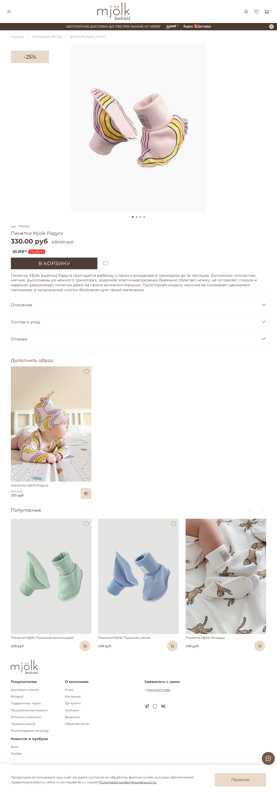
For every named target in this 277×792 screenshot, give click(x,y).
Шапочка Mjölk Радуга (29, 485)
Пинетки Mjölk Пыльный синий (124, 637)
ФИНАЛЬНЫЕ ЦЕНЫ (87, 37)
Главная (17, 37)
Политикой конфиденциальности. (128, 782)
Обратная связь (77, 724)
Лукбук (16, 753)
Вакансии (72, 717)
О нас (69, 690)
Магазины (73, 696)
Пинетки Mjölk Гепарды (205, 637)
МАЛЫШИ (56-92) (47, 37)
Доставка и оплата (25, 690)
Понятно (240, 779)
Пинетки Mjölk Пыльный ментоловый (42, 637)
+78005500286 (157, 690)
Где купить (73, 703)
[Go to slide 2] (136, 217)
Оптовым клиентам (26, 717)
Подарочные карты (26, 703)
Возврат (17, 696)
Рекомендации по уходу (30, 730)
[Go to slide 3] (140, 217)
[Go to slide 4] (144, 217)
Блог (14, 747)
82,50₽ (20, 252)
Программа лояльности (29, 710)
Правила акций (23, 724)
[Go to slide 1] (133, 217)
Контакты (72, 710)
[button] (14, 480)
